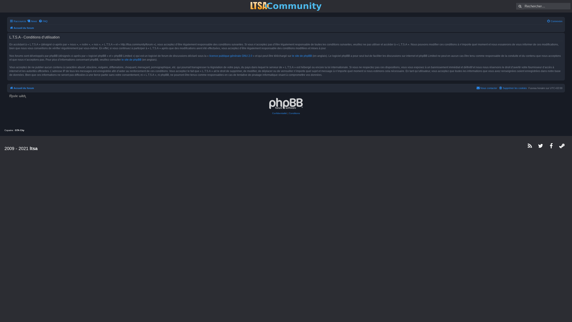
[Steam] (562, 145)
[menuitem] (43, 21)
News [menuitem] (34, 21)
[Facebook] (551, 145)
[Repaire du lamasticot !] (286, 6)
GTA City (19, 130)
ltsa (34, 148)
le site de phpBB (302, 55)
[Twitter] (540, 145)
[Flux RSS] (530, 145)
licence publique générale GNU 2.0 (230, 55)
